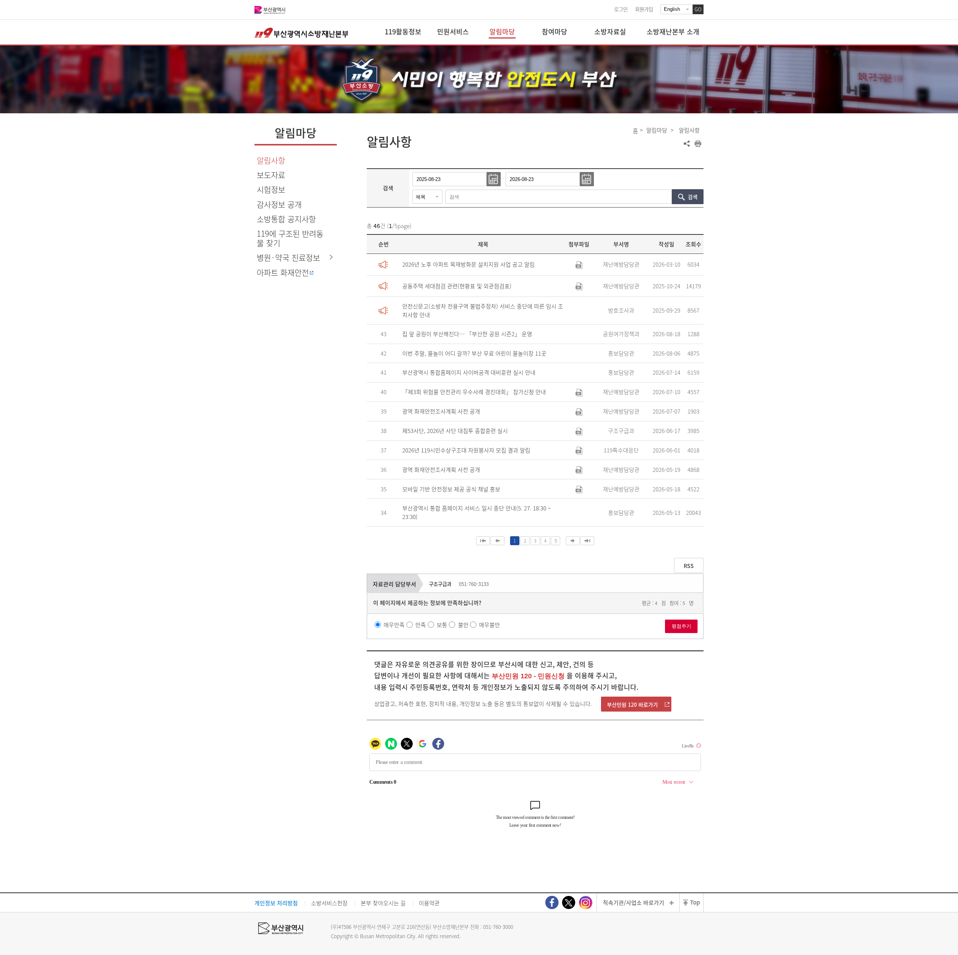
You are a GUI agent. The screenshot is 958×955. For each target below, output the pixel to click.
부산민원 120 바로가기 (632, 704)
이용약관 (429, 903)
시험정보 (271, 189)
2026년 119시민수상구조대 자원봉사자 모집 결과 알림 (466, 450)
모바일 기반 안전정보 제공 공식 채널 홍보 (451, 489)
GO (698, 9)
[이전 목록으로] (497, 540)
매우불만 (489, 625)
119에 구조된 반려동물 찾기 (290, 238)
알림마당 (656, 130)
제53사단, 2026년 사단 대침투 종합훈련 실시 (455, 431)
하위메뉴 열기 (331, 256)
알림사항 (271, 160)
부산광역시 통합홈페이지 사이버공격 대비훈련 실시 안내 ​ (469, 372)
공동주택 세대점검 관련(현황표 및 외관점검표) (457, 286)
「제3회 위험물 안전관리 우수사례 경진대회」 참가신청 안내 (474, 392)
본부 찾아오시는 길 (383, 903)
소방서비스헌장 (329, 903)
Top (695, 902)
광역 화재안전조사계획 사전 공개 (441, 411)
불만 (463, 625)
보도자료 (271, 175)
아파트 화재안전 (283, 272)
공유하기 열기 (686, 143)
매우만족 (394, 625)
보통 (442, 625)
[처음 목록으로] (483, 540)
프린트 (698, 143)
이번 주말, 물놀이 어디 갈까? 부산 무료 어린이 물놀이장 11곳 (474, 353)
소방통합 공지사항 (286, 219)
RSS (689, 565)
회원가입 (644, 9)
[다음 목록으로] (573, 540)
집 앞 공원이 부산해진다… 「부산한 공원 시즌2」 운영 (467, 334)
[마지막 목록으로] (587, 540)
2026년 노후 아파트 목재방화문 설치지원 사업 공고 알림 (468, 264)
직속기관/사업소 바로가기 (633, 903)
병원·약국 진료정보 (288, 257)
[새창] (552, 902)
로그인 (621, 9)
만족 (420, 625)
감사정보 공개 (279, 204)
